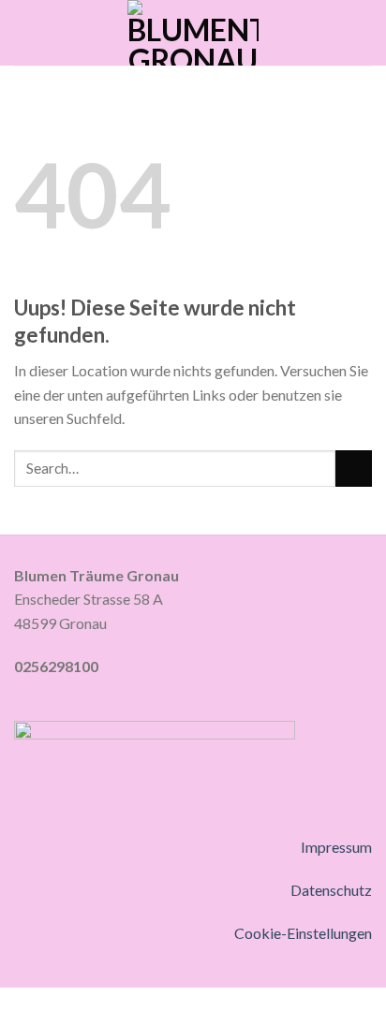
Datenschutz (331, 890)
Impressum (336, 847)
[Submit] (353, 468)
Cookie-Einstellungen (303, 933)
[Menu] (25, 32)
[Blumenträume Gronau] (193, 33)
